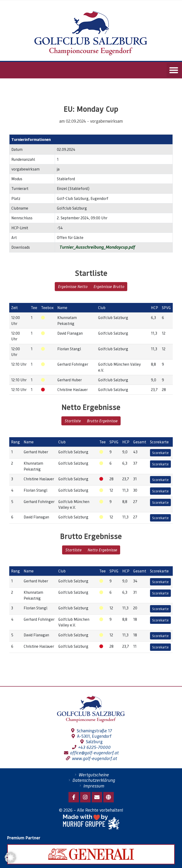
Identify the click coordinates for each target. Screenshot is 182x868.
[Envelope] (97, 797)
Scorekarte (160, 452)
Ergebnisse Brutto (108, 286)
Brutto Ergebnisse (102, 420)
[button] (174, 70)
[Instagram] (85, 797)
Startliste (72, 420)
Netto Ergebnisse (102, 549)
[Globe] (108, 797)
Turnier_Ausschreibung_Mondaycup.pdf (96, 247)
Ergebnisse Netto (72, 286)
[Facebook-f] (73, 797)
